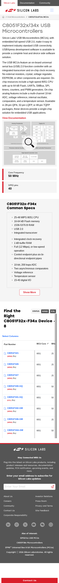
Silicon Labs (9, 3)
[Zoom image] (29, 143)
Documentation (27, 3)
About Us (8, 496)
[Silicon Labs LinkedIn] (8, 524)
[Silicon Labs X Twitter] (25, 524)
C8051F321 (13, 353)
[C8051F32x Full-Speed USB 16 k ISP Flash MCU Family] (5, 353)
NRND (45, 311)
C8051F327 (13, 375)
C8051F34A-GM (15, 430)
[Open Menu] (52, 9)
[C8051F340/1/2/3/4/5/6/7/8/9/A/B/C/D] (5, 386)
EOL (53, 311)
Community (44, 3)
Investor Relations (43, 496)
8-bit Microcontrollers (16, 17)
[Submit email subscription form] (52, 487)
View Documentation (14, 118)
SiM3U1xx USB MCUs (29, 538)
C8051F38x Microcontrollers (30, 543)
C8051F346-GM (15, 419)
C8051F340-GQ (15, 386)
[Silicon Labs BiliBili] (51, 524)
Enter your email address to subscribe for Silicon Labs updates (29, 477)
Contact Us (9, 511)
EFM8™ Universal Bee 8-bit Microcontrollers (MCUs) (29, 548)
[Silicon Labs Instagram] (16, 524)
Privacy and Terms (44, 506)
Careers (7, 501)
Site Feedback (42, 511)
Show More (29, 292)
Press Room (41, 501)
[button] (29, 580)
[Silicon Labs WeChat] (42, 524)
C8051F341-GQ (15, 397)
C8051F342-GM (15, 408)
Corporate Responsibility (15, 515)
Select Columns (10, 336)
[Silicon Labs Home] (3, 17)
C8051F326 (13, 364)
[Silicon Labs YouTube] (33, 524)
